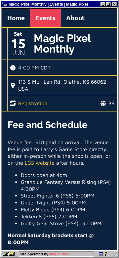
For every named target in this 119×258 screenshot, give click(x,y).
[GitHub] (102, 254)
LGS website (40, 163)
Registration (32, 103)
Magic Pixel (59, 254)
